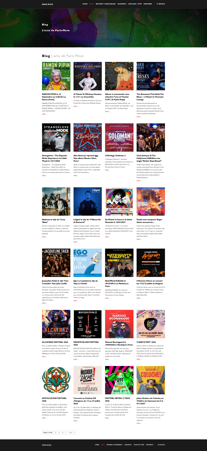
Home (85, 4)
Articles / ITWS (135, 4)
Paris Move (47, 4)
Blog (91, 4)
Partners (148, 4)
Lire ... (44, 114)
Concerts (122, 4)
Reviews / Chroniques (106, 4)
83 (71, 432)
